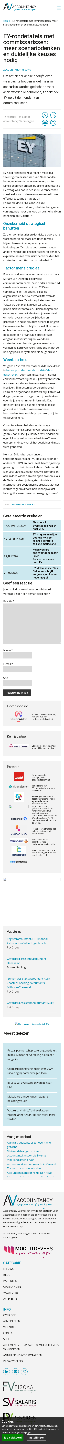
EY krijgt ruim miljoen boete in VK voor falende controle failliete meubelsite (45, 539)
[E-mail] (45, 123)
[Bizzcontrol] (19, 829)
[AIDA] (19, 807)
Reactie (8, 601)
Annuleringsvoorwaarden (22, 1355)
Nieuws (26, 69)
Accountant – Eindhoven (22, 1003)
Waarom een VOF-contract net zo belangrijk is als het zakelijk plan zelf (44, 850)
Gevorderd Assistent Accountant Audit (30, 987)
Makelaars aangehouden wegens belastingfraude (27, 1099)
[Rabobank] (19, 840)
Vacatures (10, 1292)
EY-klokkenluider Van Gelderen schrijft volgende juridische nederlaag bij (45, 573)
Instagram (24, 1371)
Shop (6, 1339)
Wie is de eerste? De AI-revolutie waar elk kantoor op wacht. (44, 818)
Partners (10, 1281)
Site (5, 678)
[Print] (53, 123)
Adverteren (11, 1321)
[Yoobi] (19, 775)
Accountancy (12, 69)
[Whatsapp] (45, 115)
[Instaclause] (18, 850)
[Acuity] (19, 797)
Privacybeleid (13, 1361)
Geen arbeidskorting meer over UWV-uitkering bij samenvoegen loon (30, 1071)
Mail (15, 1371)
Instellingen (36, 1437)
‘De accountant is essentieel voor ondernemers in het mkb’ (43, 840)
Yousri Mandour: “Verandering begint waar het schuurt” (43, 786)
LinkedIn (6, 1371)
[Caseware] (18, 716)
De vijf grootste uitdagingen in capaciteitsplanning (41, 775)
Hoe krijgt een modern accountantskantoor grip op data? (43, 797)
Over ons (9, 1315)
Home (6, 20)
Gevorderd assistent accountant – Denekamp (27, 945)
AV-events (10, 1298)
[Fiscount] (19, 747)
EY (33, 504)
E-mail (8, 664)
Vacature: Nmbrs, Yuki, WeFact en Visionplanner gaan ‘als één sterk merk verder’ (31, 1115)
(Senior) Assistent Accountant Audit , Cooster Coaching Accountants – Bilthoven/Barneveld (29, 967)
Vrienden (10, 1327)
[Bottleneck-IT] (19, 818)
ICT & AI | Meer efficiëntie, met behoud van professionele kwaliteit (44, 717)
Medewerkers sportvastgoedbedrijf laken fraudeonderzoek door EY (45, 556)
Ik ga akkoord (12, 1437)
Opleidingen (12, 1286)
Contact (9, 1333)
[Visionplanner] (19, 786)
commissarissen (21, 504)
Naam (8, 650)
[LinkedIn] (53, 115)
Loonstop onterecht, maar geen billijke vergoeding (44, 747)
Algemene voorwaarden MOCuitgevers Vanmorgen (31, 1347)
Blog (6, 1275)
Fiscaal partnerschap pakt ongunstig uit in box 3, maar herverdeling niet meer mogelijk (31, 1055)
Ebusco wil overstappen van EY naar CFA (45, 525)
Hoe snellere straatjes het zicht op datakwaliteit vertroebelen (44, 829)
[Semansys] (19, 861)
